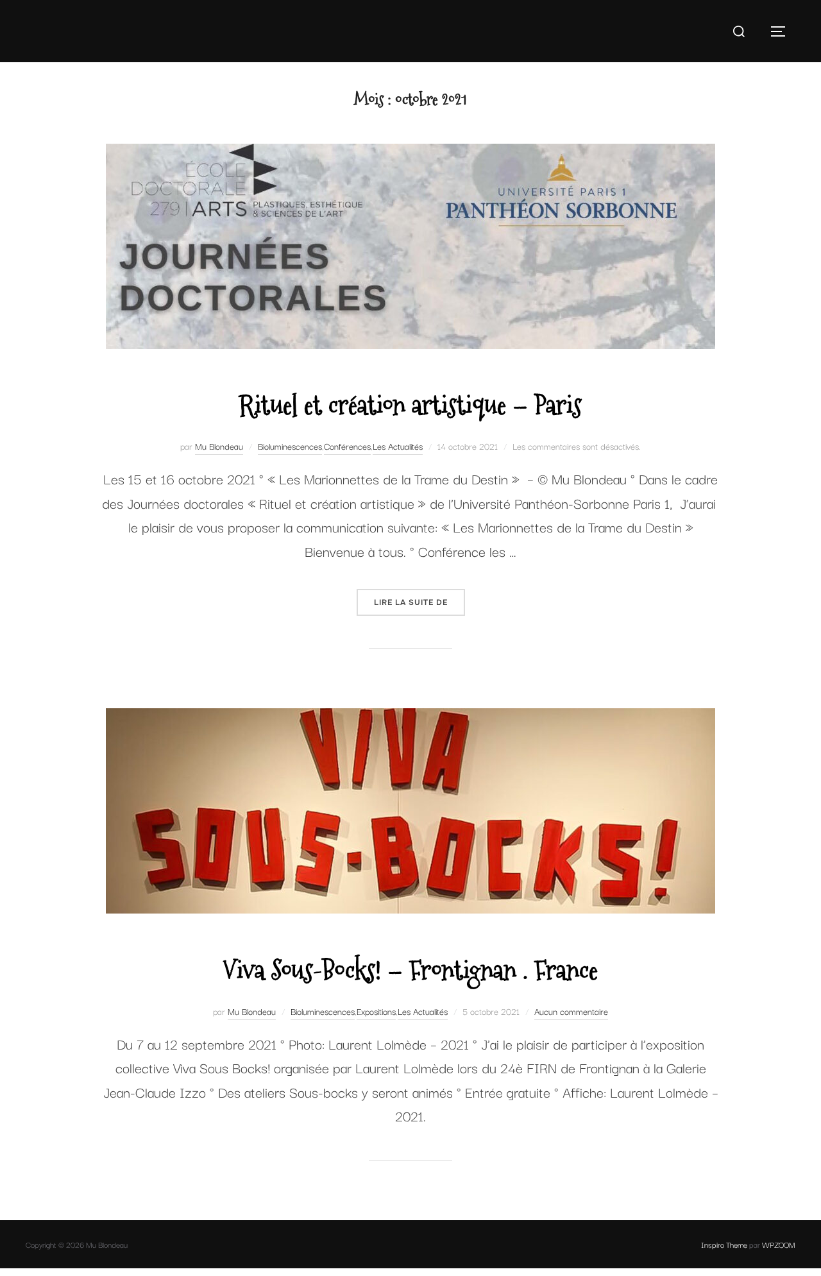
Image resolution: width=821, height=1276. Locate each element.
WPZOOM (778, 1244)
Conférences (347, 446)
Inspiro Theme (724, 1244)
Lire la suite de (419, 602)
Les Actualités (398, 446)
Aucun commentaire (571, 1011)
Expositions (376, 1011)
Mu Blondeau (219, 446)
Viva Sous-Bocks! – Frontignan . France (410, 970)
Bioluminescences (290, 446)
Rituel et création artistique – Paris (410, 405)
